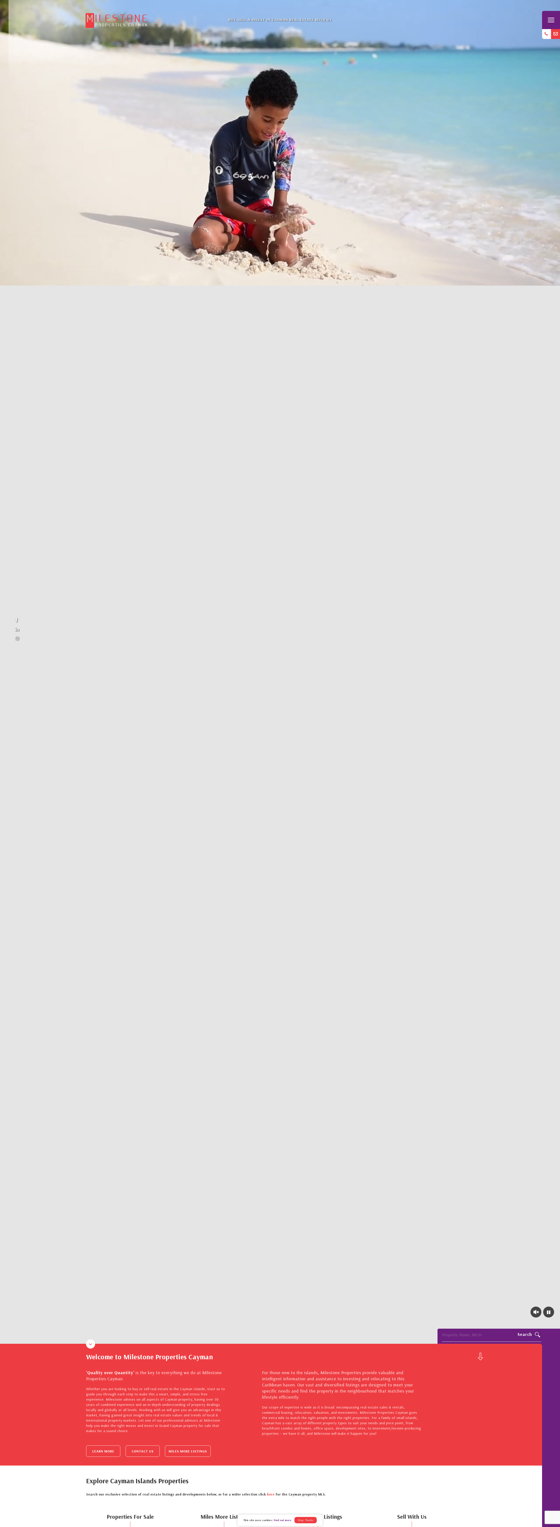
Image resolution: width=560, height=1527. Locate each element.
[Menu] (551, 20)
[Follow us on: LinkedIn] (17, 629)
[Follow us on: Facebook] (17, 620)
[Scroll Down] (480, 1356)
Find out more (283, 1520)
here (271, 1494)
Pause (548, 1312)
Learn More (103, 1451)
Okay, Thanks (305, 1520)
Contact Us (143, 1451)
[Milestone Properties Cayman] (116, 19)
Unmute (535, 1312)
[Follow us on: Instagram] (17, 638)
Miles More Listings (188, 1451)
